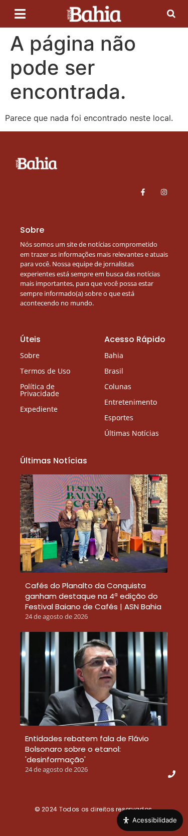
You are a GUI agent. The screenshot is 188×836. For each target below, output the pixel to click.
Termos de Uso (45, 371)
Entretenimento (130, 402)
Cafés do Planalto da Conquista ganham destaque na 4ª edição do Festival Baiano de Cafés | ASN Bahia (93, 596)
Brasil (113, 371)
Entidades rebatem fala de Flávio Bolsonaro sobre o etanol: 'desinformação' (87, 749)
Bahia (113, 355)
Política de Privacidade (39, 390)
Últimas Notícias (131, 433)
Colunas (117, 386)
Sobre (30, 355)
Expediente (39, 409)
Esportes (118, 417)
